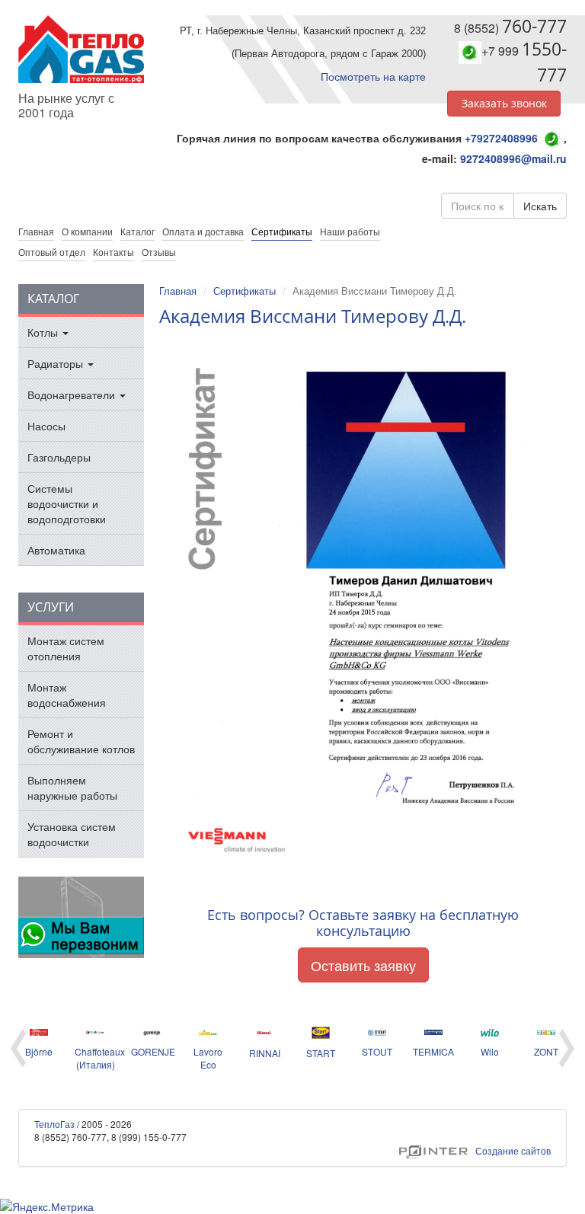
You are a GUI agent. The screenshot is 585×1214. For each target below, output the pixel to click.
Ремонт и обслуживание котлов (81, 741)
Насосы (46, 425)
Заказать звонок (504, 103)
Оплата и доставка (203, 231)
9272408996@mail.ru (513, 158)
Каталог (137, 231)
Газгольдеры (59, 457)
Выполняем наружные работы (72, 787)
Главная (178, 290)
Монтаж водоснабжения (66, 694)
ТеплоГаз (54, 1123)
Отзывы (159, 251)
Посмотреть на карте (373, 76)
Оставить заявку (363, 965)
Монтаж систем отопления (65, 648)
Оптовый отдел (51, 251)
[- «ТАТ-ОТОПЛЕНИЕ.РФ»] (81, 49)
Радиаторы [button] (56, 363)
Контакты (113, 251)
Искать (540, 205)
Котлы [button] (44, 332)
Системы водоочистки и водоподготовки (66, 503)
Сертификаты (281, 231)
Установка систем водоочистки (71, 834)
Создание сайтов (475, 1150)
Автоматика (56, 549)
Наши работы (350, 231)
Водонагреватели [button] (72, 394)
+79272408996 (501, 137)
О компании (87, 231)
